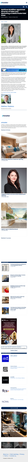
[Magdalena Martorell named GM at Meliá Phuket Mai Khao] (14, 180)
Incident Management (18, 388)
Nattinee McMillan (13, 92)
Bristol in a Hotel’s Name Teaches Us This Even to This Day (17, 275)
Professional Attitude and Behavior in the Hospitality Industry (18, 265)
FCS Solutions (13, 387)
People (6, 21)
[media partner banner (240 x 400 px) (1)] (9, 344)
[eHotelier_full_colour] (4, 2)
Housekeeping (12, 388)
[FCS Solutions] (5, 390)
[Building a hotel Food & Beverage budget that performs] (5, 289)
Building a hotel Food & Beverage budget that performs (17, 286)
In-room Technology (20, 399)
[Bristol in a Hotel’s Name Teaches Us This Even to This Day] (5, 278)
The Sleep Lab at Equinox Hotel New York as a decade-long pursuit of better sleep (18, 308)
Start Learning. (14, 454)
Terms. (6, 456)
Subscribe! (14, 350)
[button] (26, 2)
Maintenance (24, 388)
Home (2, 21)
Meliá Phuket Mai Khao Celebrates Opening (12, 159)
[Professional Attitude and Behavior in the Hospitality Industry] (5, 267)
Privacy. (22, 454)
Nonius (12, 398)
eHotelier (4, 122)
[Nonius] (5, 401)
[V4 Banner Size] (14, 71)
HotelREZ (12, 377)
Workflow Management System (18, 389)
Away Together (13, 355)
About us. (6, 454)
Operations (12, 389)
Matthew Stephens (4, 17)
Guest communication (13, 356)
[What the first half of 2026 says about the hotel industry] (5, 300)
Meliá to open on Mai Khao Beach (9, 229)
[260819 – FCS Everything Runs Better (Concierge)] (14, 436)
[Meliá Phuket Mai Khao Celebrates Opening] (14, 145)
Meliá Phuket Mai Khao (6, 92)
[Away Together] (5, 358)
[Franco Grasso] (5, 369)
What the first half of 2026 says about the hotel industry (17, 297)
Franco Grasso (13, 366)
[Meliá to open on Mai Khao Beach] (14, 215)
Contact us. (13, 456)
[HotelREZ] (5, 380)
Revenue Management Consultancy (15, 367)
